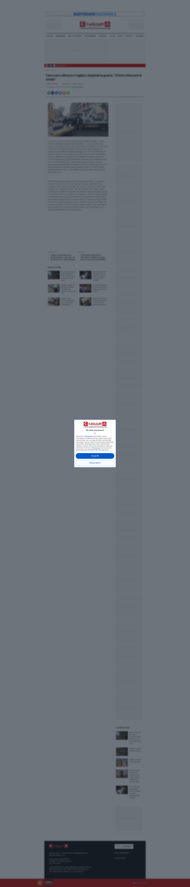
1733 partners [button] (88, 436)
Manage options (95, 463)
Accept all (95, 456)
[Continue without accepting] (95, 433)
